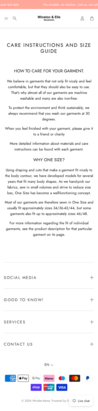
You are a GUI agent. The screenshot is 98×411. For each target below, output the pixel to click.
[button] (6, 18)
